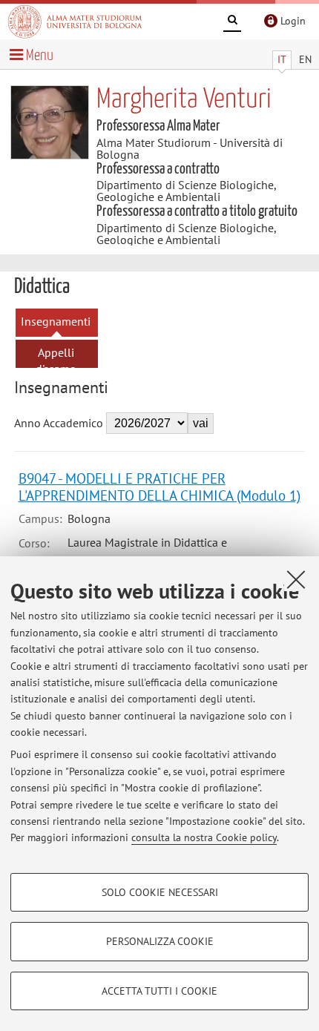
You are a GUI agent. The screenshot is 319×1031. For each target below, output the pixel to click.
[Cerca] (232, 22)
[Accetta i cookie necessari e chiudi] (296, 579)
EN (305, 59)
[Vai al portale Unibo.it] (74, 21)
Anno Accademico (58, 422)
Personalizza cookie (160, 941)
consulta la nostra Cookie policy (204, 837)
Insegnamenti (56, 321)
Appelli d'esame (56, 360)
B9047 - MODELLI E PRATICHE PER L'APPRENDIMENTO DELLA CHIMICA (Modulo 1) (159, 486)
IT (281, 59)
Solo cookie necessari (160, 892)
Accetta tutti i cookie (159, 991)
